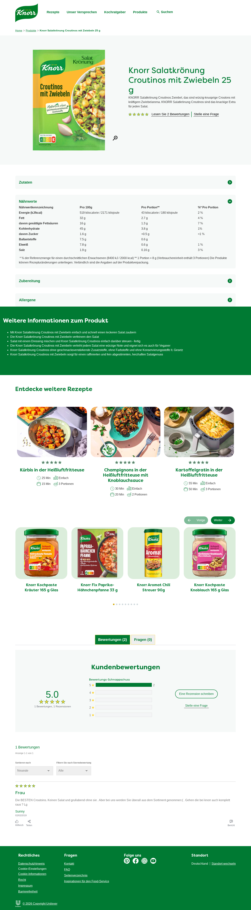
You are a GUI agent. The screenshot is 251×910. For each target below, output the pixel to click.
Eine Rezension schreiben (196, 693)
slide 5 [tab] (125, 604)
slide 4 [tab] (122, 604)
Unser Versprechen (82, 12)
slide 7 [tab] (131, 604)
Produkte (140, 12)
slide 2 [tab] (116, 604)
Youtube (153, 861)
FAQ (67, 869)
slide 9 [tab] (137, 604)
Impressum (25, 885)
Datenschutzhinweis (31, 863)
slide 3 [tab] (119, 604)
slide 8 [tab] (134, 604)
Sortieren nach (23, 762)
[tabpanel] (125, 739)
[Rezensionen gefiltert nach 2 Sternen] (124, 707)
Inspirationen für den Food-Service (86, 881)
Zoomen (115, 138)
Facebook (136, 861)
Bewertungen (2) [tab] (112, 640)
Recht (22, 879)
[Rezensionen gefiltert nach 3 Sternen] (124, 700)
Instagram (144, 861)
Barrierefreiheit (27, 891)
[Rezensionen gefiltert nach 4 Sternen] (124, 692)
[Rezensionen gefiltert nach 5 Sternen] (124, 685)
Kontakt (69, 863)
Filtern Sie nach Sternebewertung (73, 762)
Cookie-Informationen (32, 873)
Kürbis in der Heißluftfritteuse (52, 470)
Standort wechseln (223, 863)
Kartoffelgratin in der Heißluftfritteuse (199, 473)
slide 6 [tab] (128, 604)
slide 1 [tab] (113, 604)
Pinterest (127, 861)
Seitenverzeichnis (75, 875)
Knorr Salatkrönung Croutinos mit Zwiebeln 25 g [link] (70, 30)
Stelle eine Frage (196, 705)
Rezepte (53, 12)
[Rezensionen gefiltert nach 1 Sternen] (124, 715)
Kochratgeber (115, 12)
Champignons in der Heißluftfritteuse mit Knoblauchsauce (125, 475)
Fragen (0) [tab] (143, 640)
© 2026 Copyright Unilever (40, 903)
